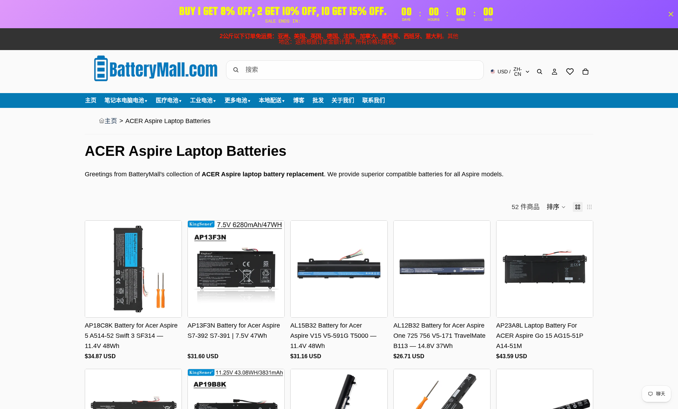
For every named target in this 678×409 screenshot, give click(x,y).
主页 (111, 120)
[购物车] (585, 71)
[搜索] (539, 71)
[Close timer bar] (671, 14)
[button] (556, 207)
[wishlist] (570, 71)
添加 (176, 306)
